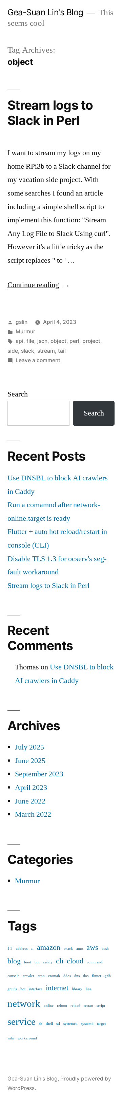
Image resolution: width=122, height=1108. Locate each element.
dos (85, 976)
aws (92, 947)
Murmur (25, 331)
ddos (67, 976)
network (23, 1004)
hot (22, 989)
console (13, 976)
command (94, 962)
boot (27, 962)
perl (74, 341)
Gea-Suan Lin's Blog (45, 12)
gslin (21, 322)
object (58, 341)
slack (27, 351)
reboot (62, 1005)
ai (32, 948)
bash (105, 948)
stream (46, 351)
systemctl (70, 1023)
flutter (96, 976)
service (21, 1022)
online (49, 1005)
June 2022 (30, 801)
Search (17, 394)
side (12, 351)
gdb (108, 976)
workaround (27, 1038)
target (101, 1023)
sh (40, 1023)
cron (41, 976)
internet (57, 988)
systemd (87, 1023)
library (77, 989)
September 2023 (39, 774)
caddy (48, 962)
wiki (10, 1038)
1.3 (10, 948)
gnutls (12, 989)
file (30, 341)
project (91, 341)
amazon (48, 947)
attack (68, 948)
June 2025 (30, 760)
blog (14, 961)
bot (37, 962)
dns (77, 976)
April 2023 (31, 787)
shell (49, 1023)
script (101, 1005)
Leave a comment (38, 360)
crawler (28, 976)
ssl (58, 1023)
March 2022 (33, 814)
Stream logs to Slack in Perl (50, 112)
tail (62, 351)
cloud (75, 961)
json (42, 341)
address (21, 948)
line (89, 989)
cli (59, 961)
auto (79, 948)
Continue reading (38, 285)
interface (35, 989)
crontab (54, 976)
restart (88, 1005)
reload (75, 1005)
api (19, 341)
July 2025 (29, 747)
